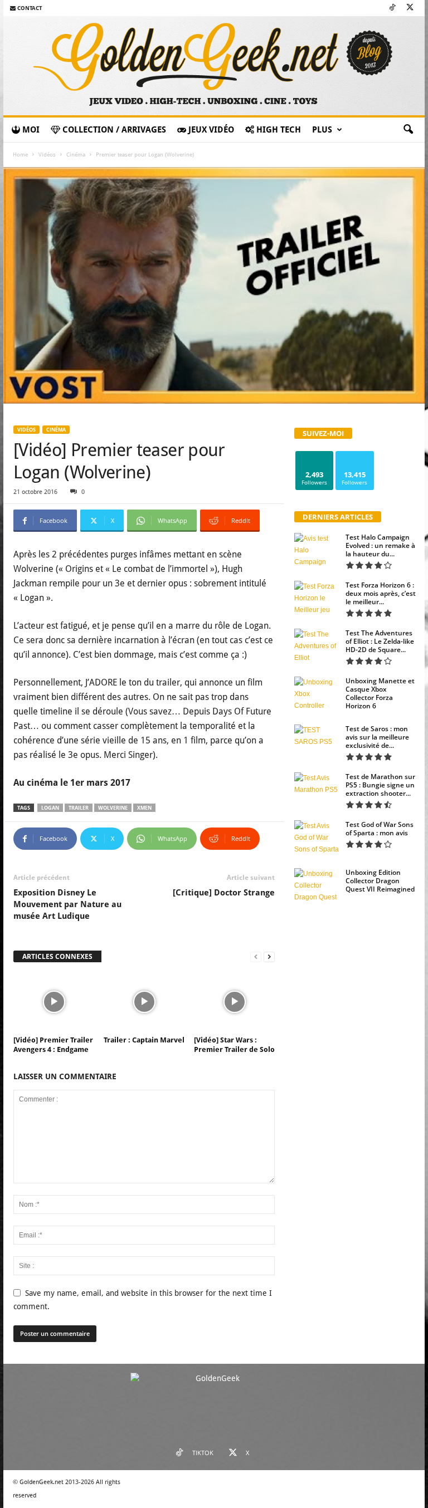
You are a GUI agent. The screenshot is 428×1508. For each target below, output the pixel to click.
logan (50, 807)
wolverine (113, 807)
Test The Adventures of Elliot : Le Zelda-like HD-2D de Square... (380, 641)
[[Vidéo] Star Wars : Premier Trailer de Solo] (234, 1002)
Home (20, 154)
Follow (314, 455)
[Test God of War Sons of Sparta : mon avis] (316, 837)
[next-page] (269, 957)
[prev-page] (255, 957)
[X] (409, 8)
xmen (144, 807)
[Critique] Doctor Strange (224, 893)
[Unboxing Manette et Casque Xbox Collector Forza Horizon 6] (316, 693)
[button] (408, 129)
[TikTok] (392, 8)
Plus (322, 130)
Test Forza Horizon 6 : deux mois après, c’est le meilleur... (381, 593)
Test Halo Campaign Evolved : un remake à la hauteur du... (380, 545)
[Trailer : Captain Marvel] (144, 1002)
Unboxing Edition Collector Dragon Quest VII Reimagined (380, 881)
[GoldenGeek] (214, 65)
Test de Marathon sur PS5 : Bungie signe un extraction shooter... (380, 785)
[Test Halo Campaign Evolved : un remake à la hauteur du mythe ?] (316, 549)
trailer (79, 807)
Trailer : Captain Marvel (144, 1040)
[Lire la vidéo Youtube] (214, 285)
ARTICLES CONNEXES (57, 956)
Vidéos (47, 154)
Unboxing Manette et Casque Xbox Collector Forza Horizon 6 (380, 693)
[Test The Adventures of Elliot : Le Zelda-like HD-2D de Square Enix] (316, 645)
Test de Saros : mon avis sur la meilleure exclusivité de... (377, 737)
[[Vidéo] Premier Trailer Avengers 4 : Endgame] (53, 1002)
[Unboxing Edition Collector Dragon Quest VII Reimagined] (316, 885)
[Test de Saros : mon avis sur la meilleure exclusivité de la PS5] (316, 741)
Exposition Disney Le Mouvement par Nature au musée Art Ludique (67, 904)
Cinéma (75, 154)
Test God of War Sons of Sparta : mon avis (380, 829)
